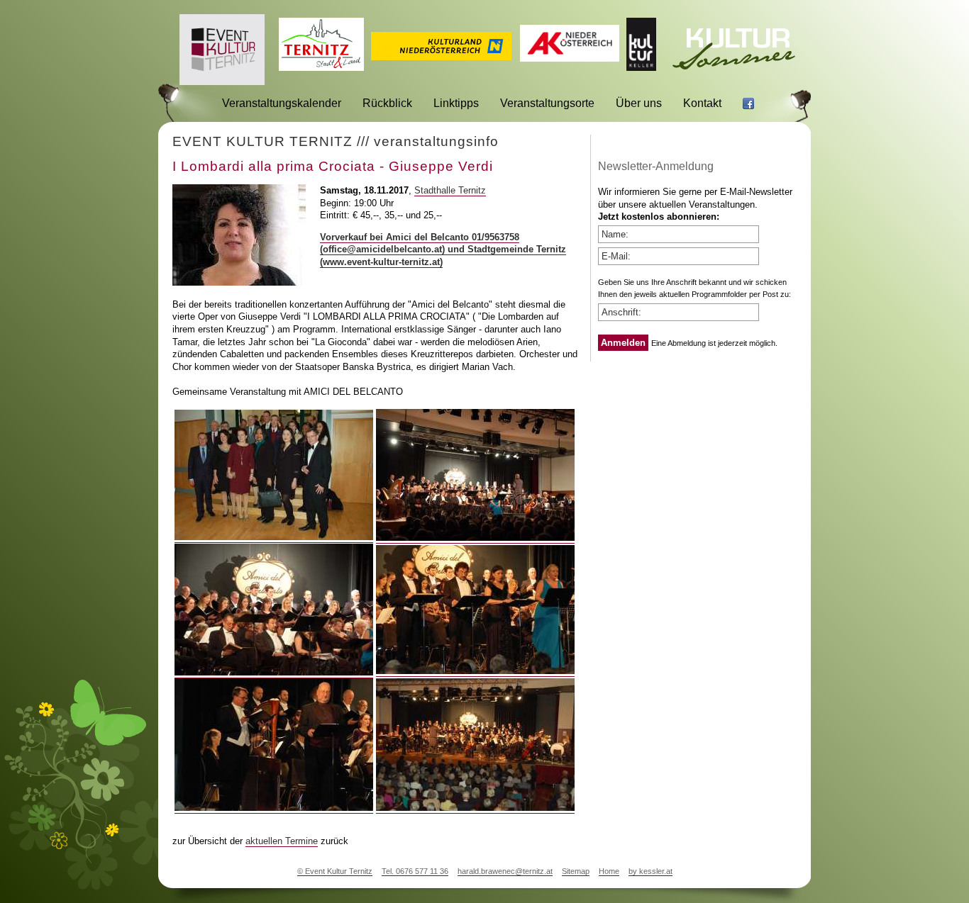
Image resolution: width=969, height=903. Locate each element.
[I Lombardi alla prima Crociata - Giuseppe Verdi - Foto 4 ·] (475, 671)
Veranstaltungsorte (547, 103)
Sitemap (575, 871)
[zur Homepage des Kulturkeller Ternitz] (641, 67)
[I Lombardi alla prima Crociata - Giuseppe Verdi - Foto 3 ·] (274, 672)
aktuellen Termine (281, 841)
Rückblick (387, 103)
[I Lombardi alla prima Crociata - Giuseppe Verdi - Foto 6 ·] (475, 808)
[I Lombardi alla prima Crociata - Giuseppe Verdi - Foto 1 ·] (274, 537)
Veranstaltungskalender (281, 103)
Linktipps (456, 103)
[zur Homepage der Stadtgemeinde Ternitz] (321, 67)
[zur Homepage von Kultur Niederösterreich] (441, 56)
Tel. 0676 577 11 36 (415, 871)
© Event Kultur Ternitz (334, 871)
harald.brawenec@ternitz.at (505, 871)
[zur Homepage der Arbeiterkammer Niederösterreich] (569, 58)
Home (609, 871)
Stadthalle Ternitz (450, 190)
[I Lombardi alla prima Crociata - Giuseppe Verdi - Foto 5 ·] (274, 808)
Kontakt (702, 103)
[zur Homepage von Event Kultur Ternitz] (222, 81)
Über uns (639, 103)
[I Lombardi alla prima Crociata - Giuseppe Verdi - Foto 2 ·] (475, 538)
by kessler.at (650, 871)
